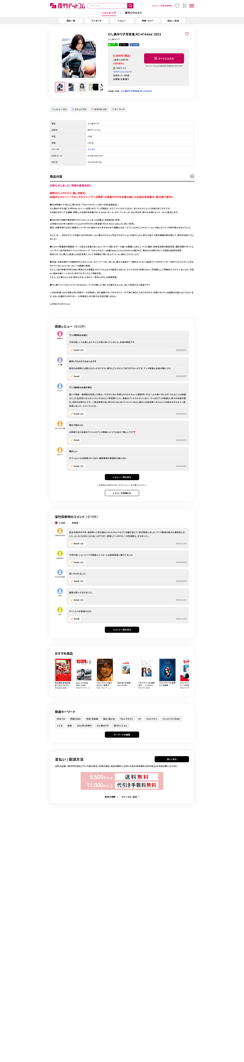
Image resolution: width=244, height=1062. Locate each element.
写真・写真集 (92, 718)
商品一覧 (71, 20)
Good (79, 349)
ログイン (155, 5)
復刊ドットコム (120, 725)
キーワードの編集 (122, 734)
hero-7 (60, 454)
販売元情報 (110, 796)
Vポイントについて (122, 71)
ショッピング (109, 13)
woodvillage (60, 577)
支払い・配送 (173, 20)
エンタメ (91, 149)
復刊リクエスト (133, 13)
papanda (60, 558)
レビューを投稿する (122, 493)
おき (60, 595)
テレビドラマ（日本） (171, 718)
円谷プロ (61, 718)
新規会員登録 (166, 5)
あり (60, 614)
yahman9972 (60, 535)
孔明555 (60, 338)
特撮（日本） (75, 718)
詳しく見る (172, 759)
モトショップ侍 (60, 428)
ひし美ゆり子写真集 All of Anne (136, 90)
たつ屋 (60, 364)
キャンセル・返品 (129, 796)
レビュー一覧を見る (122, 477)
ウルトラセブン (126, 718)
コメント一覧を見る (122, 629)
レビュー (122, 20)
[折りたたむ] (192, 176)
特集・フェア (147, 20)
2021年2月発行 (84, 725)
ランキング (96, 20)
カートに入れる (166, 58)
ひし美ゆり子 (103, 725)
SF (139, 718)
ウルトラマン (151, 718)
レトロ (60, 725)
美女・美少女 (109, 718)
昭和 (70, 725)
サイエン (60, 391)
